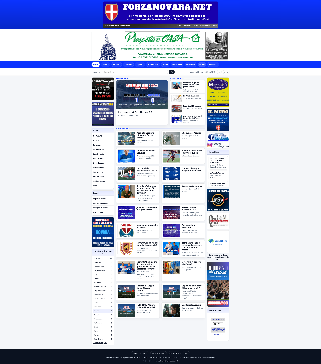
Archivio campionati (100, 203)
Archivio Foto (98, 172)
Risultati (116, 64)
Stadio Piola (177, 64)
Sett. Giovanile (98, 154)
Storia (165, 64)
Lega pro (145, 353)
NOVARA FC (97, 136)
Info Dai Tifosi (98, 177)
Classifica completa (100, 343)
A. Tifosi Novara (99, 181)
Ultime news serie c (158, 353)
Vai (172, 72)
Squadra (140, 64)
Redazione (213, 64)
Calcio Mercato (98, 149)
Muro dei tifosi (174, 353)
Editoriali (96, 140)
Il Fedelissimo (98, 163)
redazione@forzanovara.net (168, 361)
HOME (95, 64)
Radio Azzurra (98, 158)
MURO (202, 64)
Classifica (128, 64)
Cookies (135, 353)
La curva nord (98, 212)
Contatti (185, 353)
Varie (95, 186)
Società (106, 64)
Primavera (190, 64)
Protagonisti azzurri (100, 208)
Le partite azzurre (99, 199)
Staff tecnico (153, 64)
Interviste (97, 145)
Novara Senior (98, 168)
